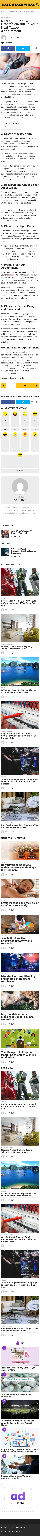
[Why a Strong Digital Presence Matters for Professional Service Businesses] (20, 1437)
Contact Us (21, 1528)
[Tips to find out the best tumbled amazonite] (20, 1382)
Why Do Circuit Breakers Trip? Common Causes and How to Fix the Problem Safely (18, 736)
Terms (3, 1528)
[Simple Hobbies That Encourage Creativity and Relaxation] (20, 924)
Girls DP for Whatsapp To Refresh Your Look (22, 532)
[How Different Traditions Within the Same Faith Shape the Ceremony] (20, 850)
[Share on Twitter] (23, 48)
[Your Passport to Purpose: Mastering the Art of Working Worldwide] (20, 1038)
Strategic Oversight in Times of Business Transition (16, 1477)
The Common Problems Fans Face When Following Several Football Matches (17, 1423)
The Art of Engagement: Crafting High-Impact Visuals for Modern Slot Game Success (19, 781)
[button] (37, 4)
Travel (3, 687)
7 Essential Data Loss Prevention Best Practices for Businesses (23, 551)
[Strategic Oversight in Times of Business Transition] (20, 1464)
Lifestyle (6, 17)
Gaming (3, 777)
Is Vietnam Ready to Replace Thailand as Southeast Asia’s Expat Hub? (19, 691)
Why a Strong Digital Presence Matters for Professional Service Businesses (19, 1450)
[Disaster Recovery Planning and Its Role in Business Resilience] (20, 962)
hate (34, 450)
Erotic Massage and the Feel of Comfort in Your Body (20, 904)
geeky (15, 450)
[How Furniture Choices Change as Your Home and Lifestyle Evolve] (20, 806)
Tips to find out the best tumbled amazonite (16, 1395)
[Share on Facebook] (8, 48)
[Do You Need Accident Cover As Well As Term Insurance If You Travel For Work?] (20, 582)
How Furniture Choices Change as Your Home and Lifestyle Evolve (20, 826)
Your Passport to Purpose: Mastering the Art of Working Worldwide (18, 1055)
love (25, 450)
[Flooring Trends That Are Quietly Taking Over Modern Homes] (20, 628)
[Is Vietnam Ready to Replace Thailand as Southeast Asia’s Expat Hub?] (20, 671)
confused (20, 470)
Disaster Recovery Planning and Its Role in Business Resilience (18, 979)
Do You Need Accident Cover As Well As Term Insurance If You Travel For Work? (18, 603)
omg (24, 429)
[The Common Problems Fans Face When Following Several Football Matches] (20, 1409)
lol (15, 429)
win (35, 429)
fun (5, 429)
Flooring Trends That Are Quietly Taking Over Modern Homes (16, 648)
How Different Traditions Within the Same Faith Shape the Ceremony (18, 867)
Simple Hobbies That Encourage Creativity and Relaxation (16, 941)
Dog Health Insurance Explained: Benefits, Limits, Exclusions (17, 1017)
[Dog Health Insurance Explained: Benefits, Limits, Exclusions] (20, 1000)
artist (13, 275)
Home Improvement (7, 644)
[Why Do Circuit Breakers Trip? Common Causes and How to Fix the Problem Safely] (20, 715)
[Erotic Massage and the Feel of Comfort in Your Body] (20, 888)
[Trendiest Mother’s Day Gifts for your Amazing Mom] (20, 1356)
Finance (4, 598)
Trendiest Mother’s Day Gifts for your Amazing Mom (18, 1369)
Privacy (11, 1528)
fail (5, 450)
